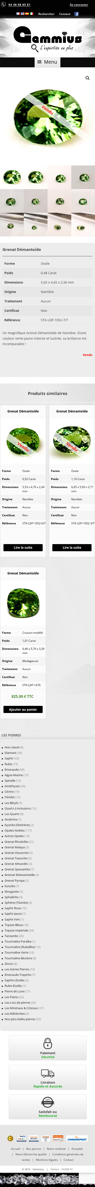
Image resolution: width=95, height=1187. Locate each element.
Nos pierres (33, 1149)
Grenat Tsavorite (16, 858)
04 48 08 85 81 (20, 4)
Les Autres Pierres (17, 969)
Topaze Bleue (14, 925)
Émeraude (12, 769)
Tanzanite (11, 936)
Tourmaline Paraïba (18, 941)
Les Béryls (11, 803)
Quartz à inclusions (18, 808)
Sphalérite (11, 897)
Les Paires (11, 997)
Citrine (9, 791)
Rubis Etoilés (13, 986)
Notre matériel (56, 1149)
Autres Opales (14, 836)
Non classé (12, 747)
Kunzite (10, 886)
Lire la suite (23, 547)
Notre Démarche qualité (31, 1154)
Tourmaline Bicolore (18, 958)
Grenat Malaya (15, 847)
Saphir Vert (12, 919)
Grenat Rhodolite (16, 842)
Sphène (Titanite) (16, 902)
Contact (64, 14)
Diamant (10, 753)
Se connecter (79, 4)
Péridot (10, 797)
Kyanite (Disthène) (17, 825)
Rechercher (46, 14)
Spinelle (10, 780)
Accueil (15, 1149)
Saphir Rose (13, 908)
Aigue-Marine (14, 775)
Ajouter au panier (23, 709)
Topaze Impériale (16, 930)
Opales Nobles (14, 830)
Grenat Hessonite (17, 853)
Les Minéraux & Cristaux (21, 1008)
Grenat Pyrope (15, 880)
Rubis (8, 764)
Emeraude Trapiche (18, 975)
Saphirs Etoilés (14, 980)
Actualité (77, 1149)
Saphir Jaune (13, 914)
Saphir (9, 758)
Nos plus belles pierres (20, 1019)
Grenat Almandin (16, 864)
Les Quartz (12, 814)
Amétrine (11, 819)
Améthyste (12, 786)
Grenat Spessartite (17, 869)
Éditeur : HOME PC (62, 1169)
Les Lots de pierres (17, 1002)
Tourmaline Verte (16, 952)
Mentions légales (47, 1160)
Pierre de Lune (14, 991)
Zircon (9, 964)
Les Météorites (15, 1013)
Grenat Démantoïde (20, 875)
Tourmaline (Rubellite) (20, 947)
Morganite (12, 891)
